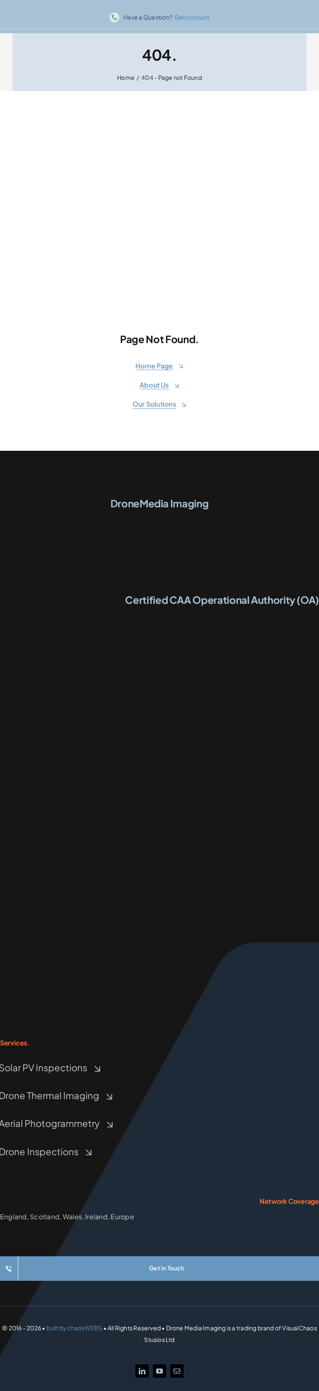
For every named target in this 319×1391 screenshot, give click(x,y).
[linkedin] (142, 1371)
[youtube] (159, 1371)
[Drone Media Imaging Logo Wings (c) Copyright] (159, 517)
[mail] (177, 1371)
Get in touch (192, 17)
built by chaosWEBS (75, 1328)
